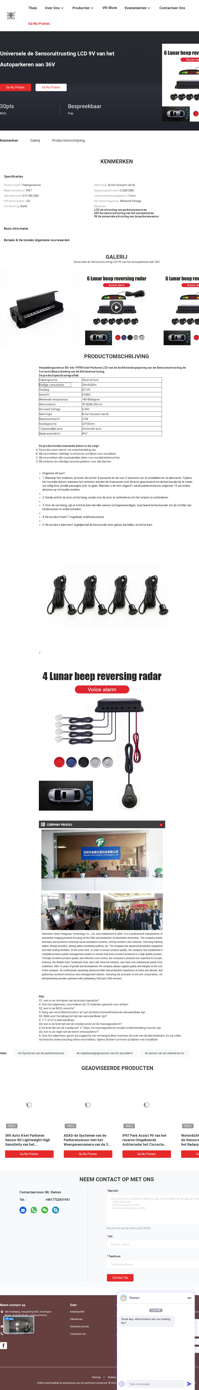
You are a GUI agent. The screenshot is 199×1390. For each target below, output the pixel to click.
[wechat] (44, 1210)
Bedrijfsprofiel (77, 1311)
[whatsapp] (33, 1210)
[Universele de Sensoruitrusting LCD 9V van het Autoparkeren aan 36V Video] (38, 307)
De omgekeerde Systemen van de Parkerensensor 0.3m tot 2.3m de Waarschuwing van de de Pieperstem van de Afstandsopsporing (88, 1144)
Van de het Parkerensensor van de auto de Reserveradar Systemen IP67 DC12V (28, 1139)
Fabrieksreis (76, 1319)
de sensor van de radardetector (164, 1053)
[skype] (55, 1210)
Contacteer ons (78, 1334)
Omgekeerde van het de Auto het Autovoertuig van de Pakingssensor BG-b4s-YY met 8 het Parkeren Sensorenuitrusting (145, 1144)
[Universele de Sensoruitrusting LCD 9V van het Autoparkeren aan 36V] (29, 1104)
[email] (22, 1210)
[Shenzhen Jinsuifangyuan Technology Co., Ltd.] (12, 15)
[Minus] (189, 1298)
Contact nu (120, 1278)
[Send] (189, 1383)
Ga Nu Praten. (15, 87)
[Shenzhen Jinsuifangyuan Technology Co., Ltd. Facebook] (3, 1345)
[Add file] (122, 1383)
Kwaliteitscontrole (79, 1326)
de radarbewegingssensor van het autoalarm (105, 1053)
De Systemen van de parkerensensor (41, 1053)
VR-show (109, 8)
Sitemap (96, 1377)
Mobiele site (114, 1377)
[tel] (66, 1210)
